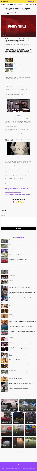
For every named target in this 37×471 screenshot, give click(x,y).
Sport (12, 4)
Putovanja (17, 4)
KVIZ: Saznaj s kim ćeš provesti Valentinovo (13, 192)
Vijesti (8, 4)
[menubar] (35, 1)
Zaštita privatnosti (25, 468)
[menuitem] (35, 1)
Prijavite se (18, 228)
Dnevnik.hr (4, 4)
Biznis (27, 4)
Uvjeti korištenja (17, 468)
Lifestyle (22, 4)
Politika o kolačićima (32, 468)
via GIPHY (18, 115)
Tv (35, 4)
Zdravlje (31, 4)
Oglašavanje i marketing (10, 468)
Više (18, 452)
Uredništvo (2, 468)
